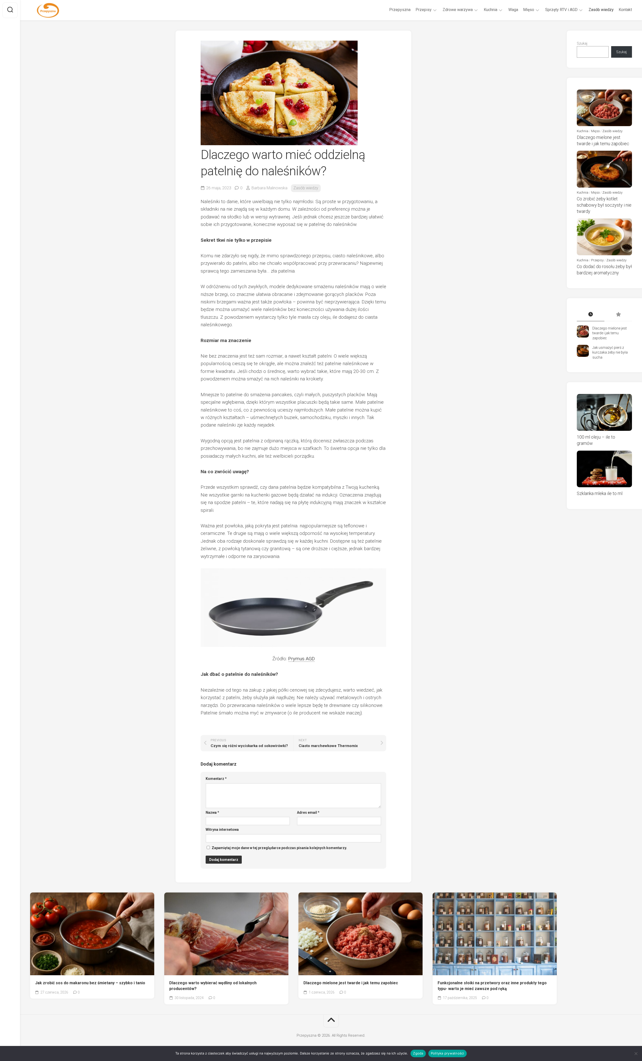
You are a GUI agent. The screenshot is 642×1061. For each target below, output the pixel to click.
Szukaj (582, 43)
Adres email (308, 812)
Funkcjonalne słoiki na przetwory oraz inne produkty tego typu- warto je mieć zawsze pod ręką (492, 986)
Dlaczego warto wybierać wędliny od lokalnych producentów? (213, 986)
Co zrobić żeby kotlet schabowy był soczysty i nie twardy (604, 205)
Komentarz (216, 779)
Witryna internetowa (222, 830)
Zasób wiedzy (601, 9)
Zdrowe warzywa (458, 9)
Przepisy (424, 9)
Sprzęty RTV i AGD (561, 9)
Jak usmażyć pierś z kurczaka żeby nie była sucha (610, 352)
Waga (513, 9)
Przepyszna (400, 9)
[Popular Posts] (618, 314)
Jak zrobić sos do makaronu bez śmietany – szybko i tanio (90, 983)
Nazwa (212, 812)
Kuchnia (490, 9)
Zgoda (418, 1053)
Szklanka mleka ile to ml (599, 493)
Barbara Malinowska (269, 188)
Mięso (528, 9)
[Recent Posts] (590, 314)
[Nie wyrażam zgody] (635, 1053)
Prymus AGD (301, 659)
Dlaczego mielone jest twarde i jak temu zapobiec (350, 983)
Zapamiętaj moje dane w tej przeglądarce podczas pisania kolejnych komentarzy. (279, 848)
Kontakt (625, 9)
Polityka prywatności (447, 1053)
